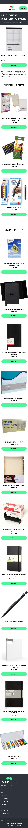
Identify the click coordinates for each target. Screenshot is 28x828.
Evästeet (19, 823)
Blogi (5, 804)
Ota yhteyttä (13, 823)
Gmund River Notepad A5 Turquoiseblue (14, 398)
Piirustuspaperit (18, 22)
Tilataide (6, 801)
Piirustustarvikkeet (8, 22)
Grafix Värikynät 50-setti (14, 756)
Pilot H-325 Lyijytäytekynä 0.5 (14, 622)
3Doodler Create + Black (14, 208)
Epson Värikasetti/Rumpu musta (14, 442)
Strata (5, 795)
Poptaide (6, 798)
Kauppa (23, 8)
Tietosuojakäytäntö (11, 825)
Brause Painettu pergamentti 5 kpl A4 (14, 485)
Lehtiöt (3, 57)
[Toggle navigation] (3, 8)
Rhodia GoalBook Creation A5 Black (14, 309)
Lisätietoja (14, 65)
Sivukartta (19, 825)
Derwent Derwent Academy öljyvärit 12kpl (14, 164)
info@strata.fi (4, 2)
